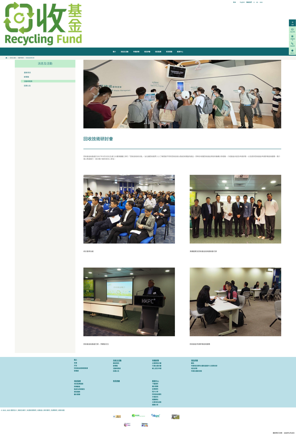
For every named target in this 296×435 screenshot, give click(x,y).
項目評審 (147, 52)
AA (257, 2)
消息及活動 (124, 52)
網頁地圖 (61, 410)
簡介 (114, 52)
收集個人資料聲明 (43, 410)
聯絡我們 (249, 2)
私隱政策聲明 (31, 410)
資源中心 (180, 52)
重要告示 (13, 410)
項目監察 (158, 52)
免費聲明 (54, 410)
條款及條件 (22, 410)
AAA (261, 2)
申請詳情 (136, 52)
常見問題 (169, 52)
